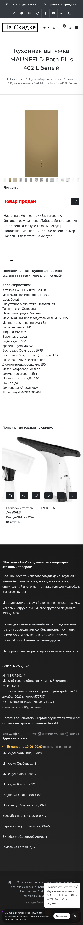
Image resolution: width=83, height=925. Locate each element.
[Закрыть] (75, 916)
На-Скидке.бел (15, 79)
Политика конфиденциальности (42, 895)
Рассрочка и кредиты (59, 882)
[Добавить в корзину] (70, 495)
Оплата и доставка (28, 882)
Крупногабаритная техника (45, 79)
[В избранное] (75, 201)
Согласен (62, 916)
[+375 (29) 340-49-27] (69, 13)
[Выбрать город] (46, 27)
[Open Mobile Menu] (76, 27)
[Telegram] (22, 13)
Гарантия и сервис (21, 886)
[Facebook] (45, 13)
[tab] (41, 261)
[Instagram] (14, 13)
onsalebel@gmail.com (26, 707)
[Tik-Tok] (38, 13)
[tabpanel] (41, 331)
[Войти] (54, 27)
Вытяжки (71, 79)
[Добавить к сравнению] (36, 495)
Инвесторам (28, 891)
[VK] (53, 13)
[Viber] (30, 13)
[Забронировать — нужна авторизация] (48, 495)
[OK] (61, 13)
